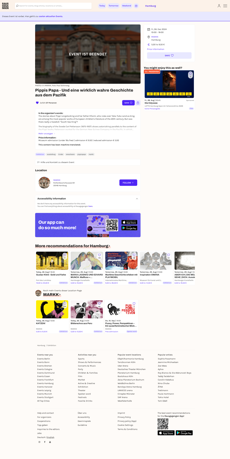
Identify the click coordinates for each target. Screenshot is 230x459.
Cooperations (43, 421)
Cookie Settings (125, 425)
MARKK (154, 36)
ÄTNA (160, 386)
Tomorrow (113, 5)
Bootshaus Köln (125, 376)
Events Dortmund (45, 373)
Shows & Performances (89, 362)
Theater (81, 390)
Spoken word (84, 394)
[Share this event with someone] (138, 102)
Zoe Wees (162, 365)
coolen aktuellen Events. (51, 16)
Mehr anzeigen (45, 133)
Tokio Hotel (163, 397)
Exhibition (40, 154)
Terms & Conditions (127, 429)
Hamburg (41, 345)
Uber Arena (123, 365)
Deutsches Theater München (132, 369)
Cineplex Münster (126, 394)
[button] (169, 55)
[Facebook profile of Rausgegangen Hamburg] (45, 442)
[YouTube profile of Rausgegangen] (50, 442)
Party (80, 369)
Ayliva (160, 369)
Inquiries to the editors (48, 429)
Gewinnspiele (84, 421)
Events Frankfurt (45, 379)
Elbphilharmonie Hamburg (131, 358)
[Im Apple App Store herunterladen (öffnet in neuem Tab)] (129, 222)
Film (80, 376)
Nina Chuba (163, 383)
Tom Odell (162, 401)
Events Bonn (43, 362)
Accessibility (84, 417)
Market (81, 379)
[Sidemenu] (225, 6)
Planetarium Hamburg (128, 373)
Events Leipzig (44, 390)
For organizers (44, 417)
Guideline (82, 425)
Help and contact (45, 413)
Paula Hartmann (166, 394)
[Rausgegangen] (5, 6)
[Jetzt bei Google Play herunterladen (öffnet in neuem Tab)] (129, 228)
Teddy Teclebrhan (166, 376)
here (90, 206)
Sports (81, 358)
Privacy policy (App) (127, 421)
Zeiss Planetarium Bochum (131, 379)
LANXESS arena (125, 390)
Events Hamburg (45, 383)
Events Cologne (44, 369)
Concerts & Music (87, 365)
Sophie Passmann (167, 358)
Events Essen (43, 376)
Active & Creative (86, 383)
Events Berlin (43, 358)
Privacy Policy (124, 417)
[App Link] (163, 424)
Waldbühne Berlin (126, 383)
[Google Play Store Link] (184, 432)
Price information (155, 49)
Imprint (121, 413)
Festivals (82, 397)
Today (102, 5)
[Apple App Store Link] (166, 432)
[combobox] (53, 6)
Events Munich (44, 394)
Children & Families (88, 373)
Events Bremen (44, 365)
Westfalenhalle (125, 401)
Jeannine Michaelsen (168, 362)
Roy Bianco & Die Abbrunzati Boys (174, 373)
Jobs (39, 433)
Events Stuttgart (45, 397)
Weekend (126, 5)
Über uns (82, 413)
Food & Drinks (85, 401)
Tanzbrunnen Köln (126, 362)
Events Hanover (44, 386)
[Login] (219, 5)
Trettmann (163, 390)
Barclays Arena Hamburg (130, 386)
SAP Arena (123, 397)
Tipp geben (42, 425)
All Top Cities (43, 401)
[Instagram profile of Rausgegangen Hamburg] (39, 442)
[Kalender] (136, 6)
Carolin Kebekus (166, 379)
